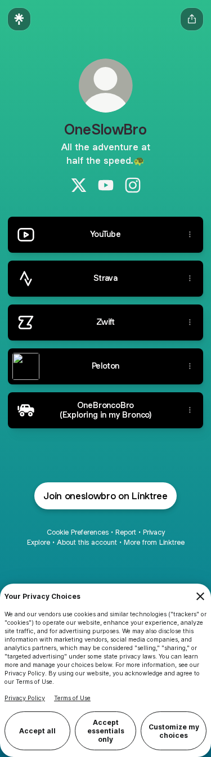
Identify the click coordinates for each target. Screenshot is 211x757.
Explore (38, 542)
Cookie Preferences (78, 532)
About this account (87, 542)
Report (125, 532)
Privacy (154, 532)
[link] (78, 185)
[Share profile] (192, 19)
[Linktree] (19, 19)
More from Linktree (154, 542)
